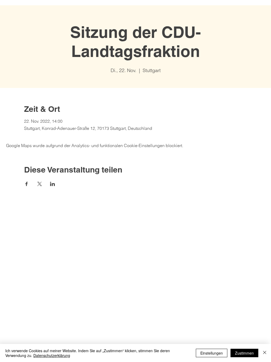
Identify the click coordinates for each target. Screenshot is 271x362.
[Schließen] (264, 353)
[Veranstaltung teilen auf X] (39, 184)
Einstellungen (211, 353)
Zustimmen (244, 353)
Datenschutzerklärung (51, 355)
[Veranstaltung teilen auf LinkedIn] (52, 184)
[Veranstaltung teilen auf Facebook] (26, 184)
